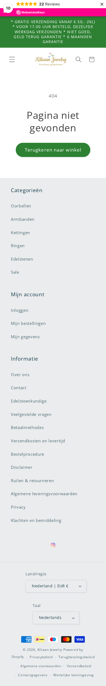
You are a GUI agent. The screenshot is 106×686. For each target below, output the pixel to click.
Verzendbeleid (79, 666)
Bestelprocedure (27, 454)
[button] (11, 59)
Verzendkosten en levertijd (38, 441)
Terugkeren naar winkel (53, 150)
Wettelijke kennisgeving (73, 675)
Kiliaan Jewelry (50, 649)
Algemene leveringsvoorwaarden (44, 494)
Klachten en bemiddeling (36, 520)
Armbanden (23, 219)
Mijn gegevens (25, 337)
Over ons (20, 374)
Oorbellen (21, 206)
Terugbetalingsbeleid (76, 657)
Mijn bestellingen (28, 323)
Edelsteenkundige (29, 401)
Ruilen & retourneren (32, 480)
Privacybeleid (41, 657)
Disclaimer (22, 467)
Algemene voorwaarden (40, 666)
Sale (15, 272)
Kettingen (20, 232)
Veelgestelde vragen (31, 414)
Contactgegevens (33, 675)
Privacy (18, 507)
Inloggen (19, 310)
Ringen (18, 246)
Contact (18, 388)
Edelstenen (22, 259)
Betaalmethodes (27, 427)
